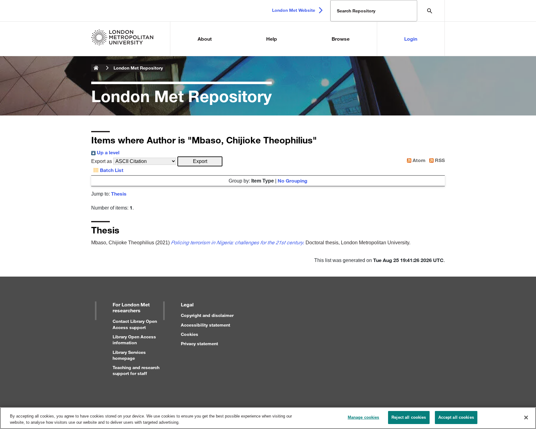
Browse (341, 39)
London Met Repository (138, 67)
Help (271, 39)
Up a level (107, 152)
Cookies (189, 334)
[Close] (526, 417)
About (205, 39)
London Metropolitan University (96, 68)
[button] (199, 161)
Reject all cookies (408, 417)
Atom (418, 160)
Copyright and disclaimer (207, 315)
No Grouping (292, 180)
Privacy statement (199, 343)
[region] (268, 418)
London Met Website (293, 10)
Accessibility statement (205, 324)
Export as (101, 161)
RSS (439, 160)
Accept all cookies (456, 417)
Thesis (119, 193)
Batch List (111, 170)
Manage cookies (363, 417)
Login (410, 39)
